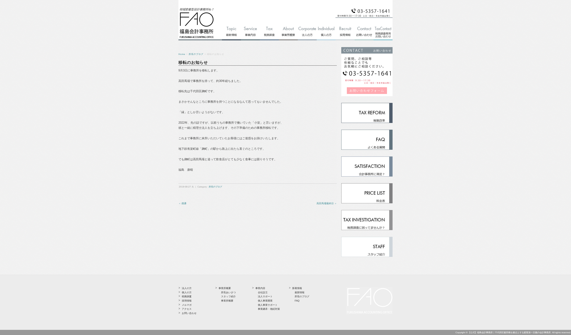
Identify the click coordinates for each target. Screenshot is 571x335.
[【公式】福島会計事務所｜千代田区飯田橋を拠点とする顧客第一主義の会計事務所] (196, 38)
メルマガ (187, 305)
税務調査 (187, 296)
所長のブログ (196, 54)
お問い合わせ (189, 313)
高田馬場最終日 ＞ (327, 203)
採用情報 (187, 300)
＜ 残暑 (182, 203)
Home (181, 54)
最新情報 (299, 292)
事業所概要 (227, 300)
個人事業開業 (265, 300)
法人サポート (265, 296)
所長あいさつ (228, 292)
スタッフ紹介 (228, 296)
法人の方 (187, 288)
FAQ (297, 300)
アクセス (187, 309)
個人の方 (187, 292)
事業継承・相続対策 (269, 309)
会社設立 (263, 292)
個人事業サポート (267, 305)
